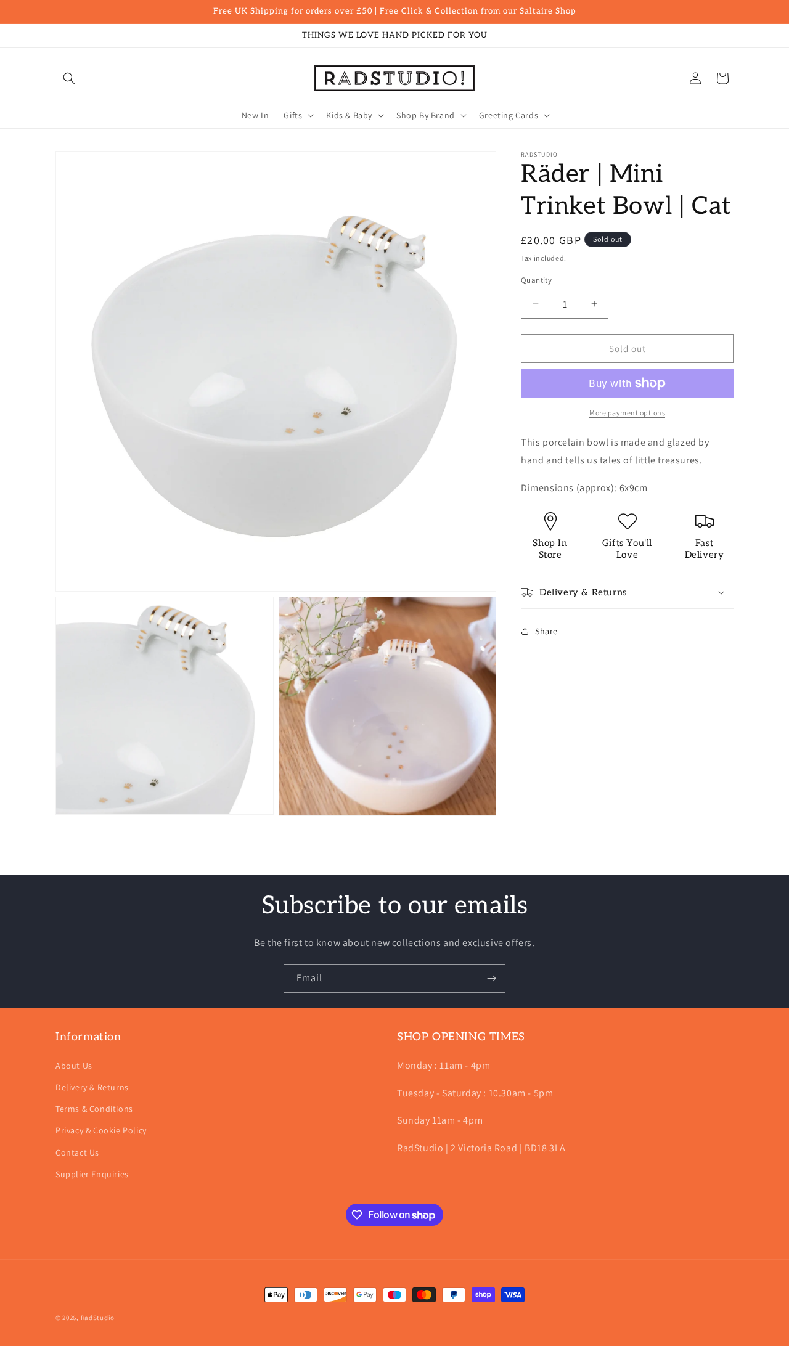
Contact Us (77, 1152)
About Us (73, 1065)
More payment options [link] (627, 412)
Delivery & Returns (92, 1087)
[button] (69, 78)
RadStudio (98, 1317)
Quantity (536, 279)
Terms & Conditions (94, 1108)
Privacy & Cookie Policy (101, 1130)
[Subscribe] (491, 978)
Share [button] (546, 630)
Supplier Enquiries (92, 1174)
